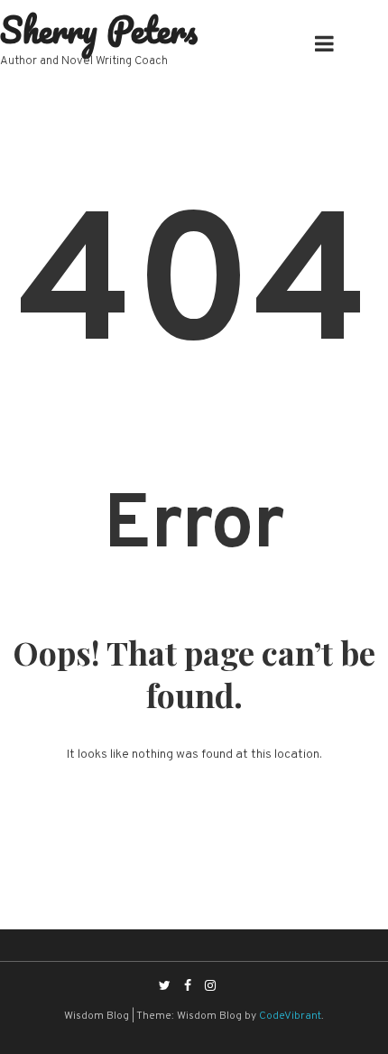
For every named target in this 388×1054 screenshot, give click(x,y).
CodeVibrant (290, 1016)
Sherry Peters (99, 29)
